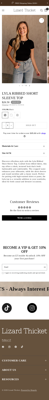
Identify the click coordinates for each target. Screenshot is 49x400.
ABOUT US (9, 369)
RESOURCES (10, 379)
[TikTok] (24, 347)
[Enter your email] (44, 267)
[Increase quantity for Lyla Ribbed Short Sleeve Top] (11, 125)
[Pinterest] (17, 347)
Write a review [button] (24, 218)
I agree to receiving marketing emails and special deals (25, 273)
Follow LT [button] (6, 340)
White (11, 115)
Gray (17, 115)
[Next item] (29, 85)
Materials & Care (10, 146)
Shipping (5, 105)
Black (5, 115)
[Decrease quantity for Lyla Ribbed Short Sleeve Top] (4, 125)
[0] (45, 10)
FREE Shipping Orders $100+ (26, 3)
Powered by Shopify (29, 390)
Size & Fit (6, 153)
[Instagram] (11, 347)
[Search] (41, 10)
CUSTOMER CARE (14, 360)
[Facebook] (5, 347)
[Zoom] (41, 20)
